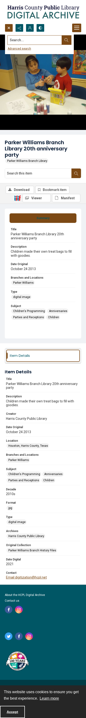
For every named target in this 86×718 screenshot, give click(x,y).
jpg (10, 508)
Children (53, 317)
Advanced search (19, 48)
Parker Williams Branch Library (27, 161)
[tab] (43, 218)
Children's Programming (29, 311)
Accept (12, 712)
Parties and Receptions (28, 317)
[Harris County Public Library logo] (17, 661)
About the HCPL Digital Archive (25, 595)
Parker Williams (23, 282)
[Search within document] (76, 173)
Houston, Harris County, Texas (28, 445)
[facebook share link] (8, 609)
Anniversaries (58, 311)
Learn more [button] (49, 698)
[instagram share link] (19, 609)
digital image (21, 297)
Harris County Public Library (26, 536)
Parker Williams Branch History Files (32, 550)
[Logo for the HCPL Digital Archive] (43, 11)
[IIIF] (17, 198)
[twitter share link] (8, 636)
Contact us (12, 600)
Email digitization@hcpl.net (26, 577)
